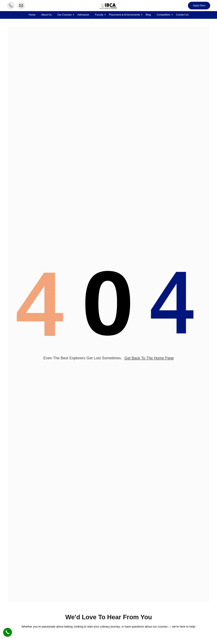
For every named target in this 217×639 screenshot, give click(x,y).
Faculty (99, 14)
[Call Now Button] (7, 632)
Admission (83, 14)
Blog (148, 14)
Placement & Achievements (124, 14)
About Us (46, 14)
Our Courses (64, 14)
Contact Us (182, 14)
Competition (163, 14)
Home (32, 14)
